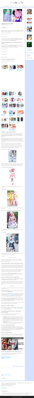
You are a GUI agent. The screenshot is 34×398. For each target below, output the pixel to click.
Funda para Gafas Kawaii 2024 (4, 115)
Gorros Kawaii (3, 121)
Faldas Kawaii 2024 (4, 378)
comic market (12, 295)
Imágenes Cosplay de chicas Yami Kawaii (18, 366)
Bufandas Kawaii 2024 (20, 96)
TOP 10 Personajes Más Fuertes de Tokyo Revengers (29, 33)
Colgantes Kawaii (19, 102)
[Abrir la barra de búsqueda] (33, 6)
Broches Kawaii (11, 96)
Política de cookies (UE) (4, 388)
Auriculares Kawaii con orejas (12, 70)
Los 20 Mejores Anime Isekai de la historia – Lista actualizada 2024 (29, 25)
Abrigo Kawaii (3, 90)
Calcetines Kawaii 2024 (4, 102)
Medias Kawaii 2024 (4, 128)
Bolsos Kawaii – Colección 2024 (19, 70)
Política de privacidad (3, 387)
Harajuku (8, 299)
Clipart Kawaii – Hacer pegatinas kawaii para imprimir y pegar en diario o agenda (6, 358)
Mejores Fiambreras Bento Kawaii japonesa (12, 130)
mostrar (6, 27)
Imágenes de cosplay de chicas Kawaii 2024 (6, 375)
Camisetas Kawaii (11, 102)
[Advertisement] (4, 80)
